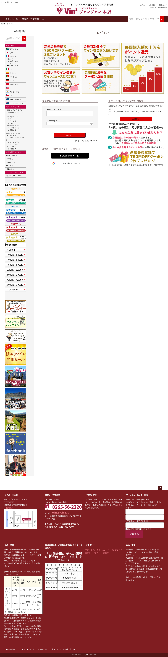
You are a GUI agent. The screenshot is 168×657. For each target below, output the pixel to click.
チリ (11, 96)
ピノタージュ (13, 117)
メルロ (10, 123)
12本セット (11, 169)
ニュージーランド (16, 103)
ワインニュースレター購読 (137, 495)
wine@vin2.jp (60, 512)
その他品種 (12, 130)
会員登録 (151, 5)
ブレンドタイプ (14, 128)
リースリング (13, 144)
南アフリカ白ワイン (15, 133)
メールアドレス (54, 109)
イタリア (12, 69)
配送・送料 (9, 545)
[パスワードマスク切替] (91, 123)
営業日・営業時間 (52, 495)
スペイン (12, 73)
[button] (70, 156)
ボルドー (11, 59)
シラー (10, 119)
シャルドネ (12, 136)
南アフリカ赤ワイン (15, 110)
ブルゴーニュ (13, 61)
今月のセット (12, 155)
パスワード (52, 121)
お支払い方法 (91, 495)
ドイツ (12, 81)
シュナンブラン (14, 142)
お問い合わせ (69, 649)
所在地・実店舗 (11, 495)
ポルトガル (13, 77)
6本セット (11, 166)
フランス (12, 57)
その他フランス (14, 65)
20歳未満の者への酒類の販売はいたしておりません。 (63, 546)
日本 (11, 53)
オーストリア (14, 84)
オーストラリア (15, 100)
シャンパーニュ (14, 63)
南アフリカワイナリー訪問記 (97, 553)
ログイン (142, 5)
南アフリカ (13, 49)
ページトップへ (160, 488)
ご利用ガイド (162, 5)
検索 (162, 19)
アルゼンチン (14, 92)
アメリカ (12, 88)
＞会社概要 (8, 508)
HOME (3, 24)
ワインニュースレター (159, 7)
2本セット (11, 159)
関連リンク (90, 545)
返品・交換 (130, 545)
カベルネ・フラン (14, 125)
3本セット (11, 162)
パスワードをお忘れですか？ (86, 141)
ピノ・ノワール (14, 121)
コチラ (119, 505)
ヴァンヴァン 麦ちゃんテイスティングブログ (103, 550)
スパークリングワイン (15, 176)
